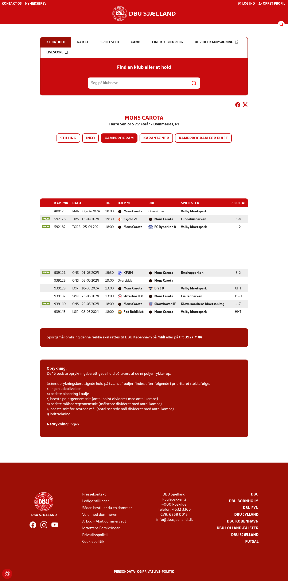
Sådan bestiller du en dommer (107, 508)
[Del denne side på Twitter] (245, 105)
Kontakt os (12, 3)
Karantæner (156, 138)
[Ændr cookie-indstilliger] (7, 574)
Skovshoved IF (165, 304)
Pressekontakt (94, 494)
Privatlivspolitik (95, 535)
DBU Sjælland (244, 535)
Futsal (251, 542)
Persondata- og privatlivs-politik (144, 571)
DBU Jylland (246, 515)
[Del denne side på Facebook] (237, 105)
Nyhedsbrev (35, 3)
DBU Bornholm (243, 501)
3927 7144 (193, 337)
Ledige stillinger (95, 501)
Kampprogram (119, 138)
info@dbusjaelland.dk (174, 520)
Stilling (68, 138)
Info (90, 138)
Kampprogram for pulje (203, 138)
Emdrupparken (192, 272)
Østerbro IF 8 (133, 296)
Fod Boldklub (134, 312)
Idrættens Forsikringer (101, 528)
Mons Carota (133, 211)
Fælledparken (191, 296)
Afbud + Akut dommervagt (104, 521)
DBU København (242, 521)
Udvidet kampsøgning (214, 42)
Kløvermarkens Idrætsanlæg (202, 304)
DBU (254, 494)
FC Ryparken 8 (165, 227)
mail (161, 337)
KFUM (128, 272)
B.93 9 (159, 288)
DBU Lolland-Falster (237, 528)
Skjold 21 (131, 219)
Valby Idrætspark (194, 211)
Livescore (54, 52)
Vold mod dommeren (99, 515)
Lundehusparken (193, 219)
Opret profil (274, 3)
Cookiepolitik (93, 542)
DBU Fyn (250, 508)
